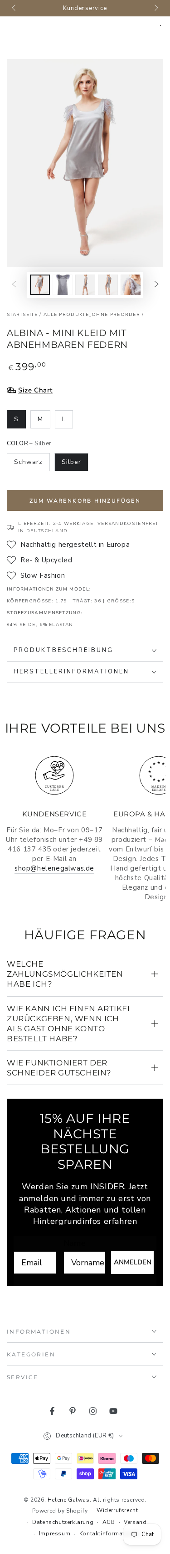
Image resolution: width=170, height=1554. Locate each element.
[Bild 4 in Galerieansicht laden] (108, 285)
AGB (108, 1522)
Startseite (22, 314)
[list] (85, 827)
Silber (71, 462)
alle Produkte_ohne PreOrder (92, 314)
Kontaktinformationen (109, 1533)
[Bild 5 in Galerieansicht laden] (131, 285)
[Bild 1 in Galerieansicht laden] (40, 285)
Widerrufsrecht (117, 1510)
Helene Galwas (69, 1499)
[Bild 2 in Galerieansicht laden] (63, 285)
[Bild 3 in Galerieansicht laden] (85, 285)
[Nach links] (14, 8)
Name (74, 1243)
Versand (135, 1522)
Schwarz (28, 462)
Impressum (54, 1533)
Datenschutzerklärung (62, 1522)
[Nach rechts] (155, 8)
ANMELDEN (132, 1262)
